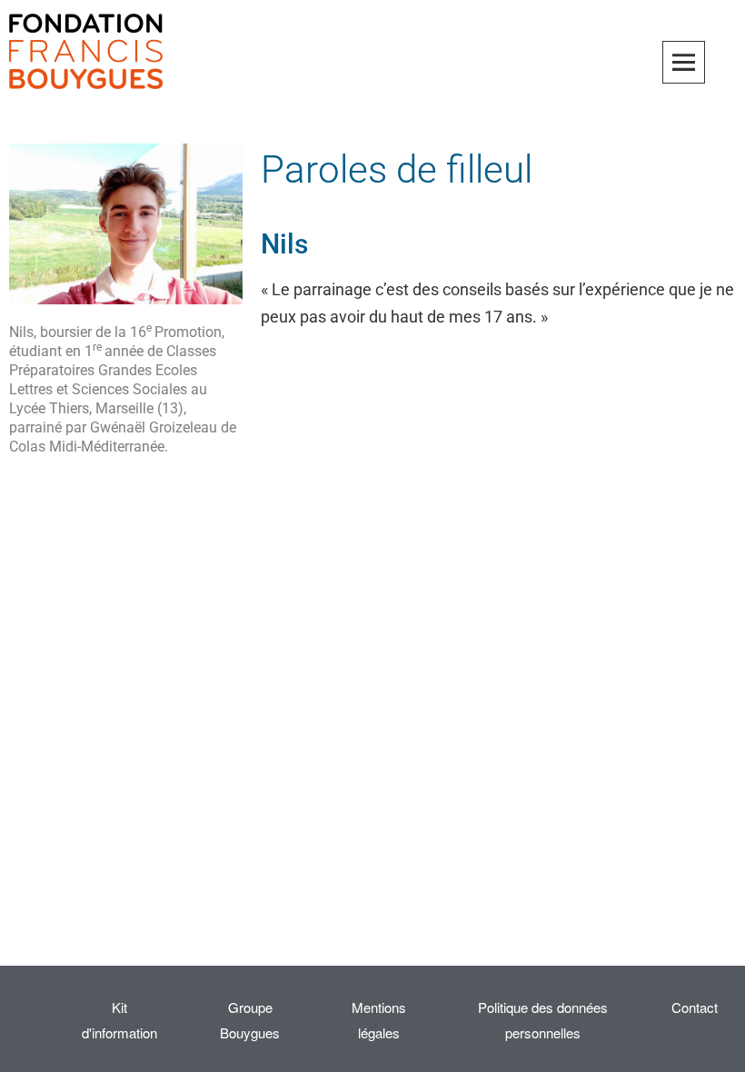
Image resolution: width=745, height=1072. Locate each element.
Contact (694, 1007)
